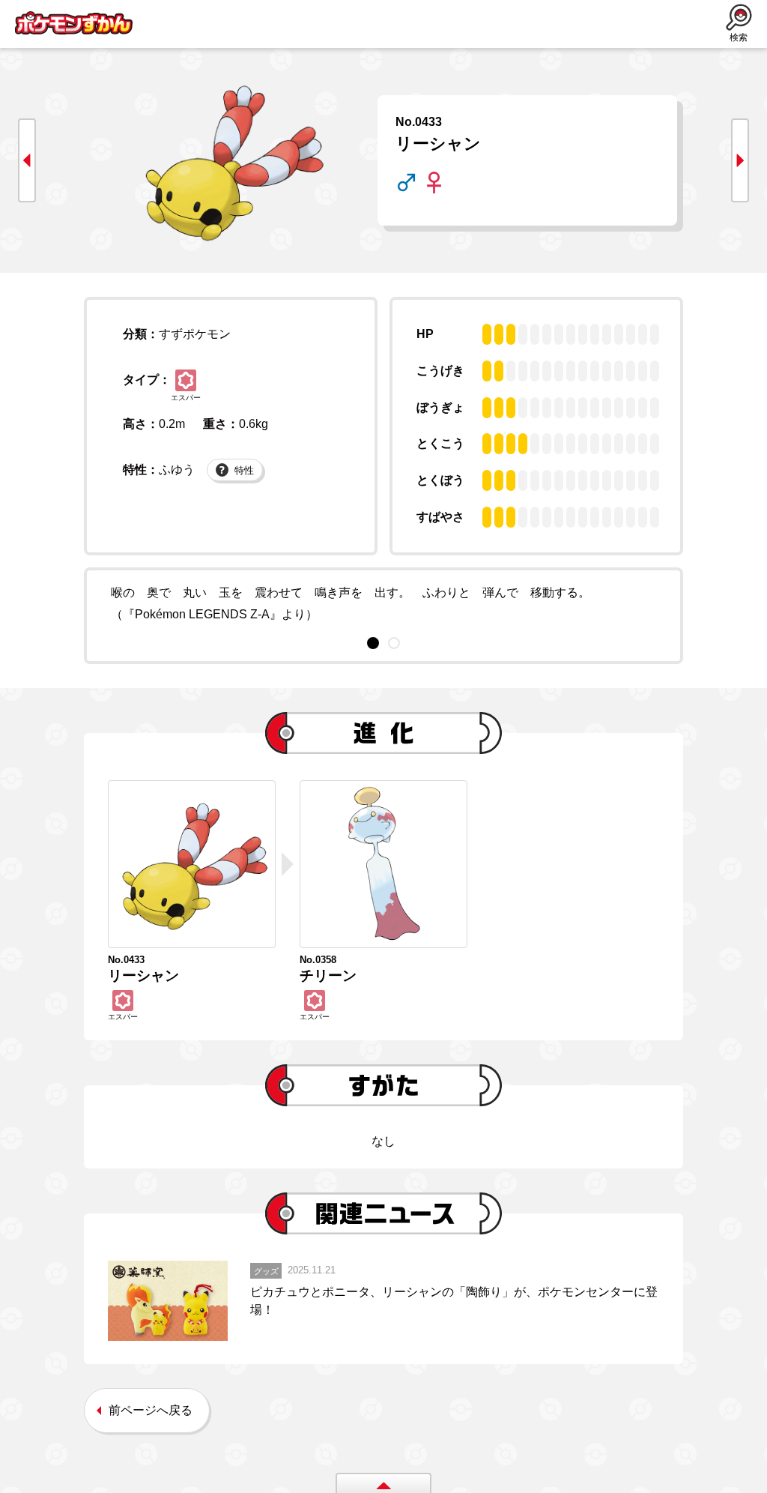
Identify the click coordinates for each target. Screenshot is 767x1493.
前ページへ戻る (150, 1410)
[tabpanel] (383, 604)
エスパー (186, 397)
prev (26, 160)
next (740, 160)
